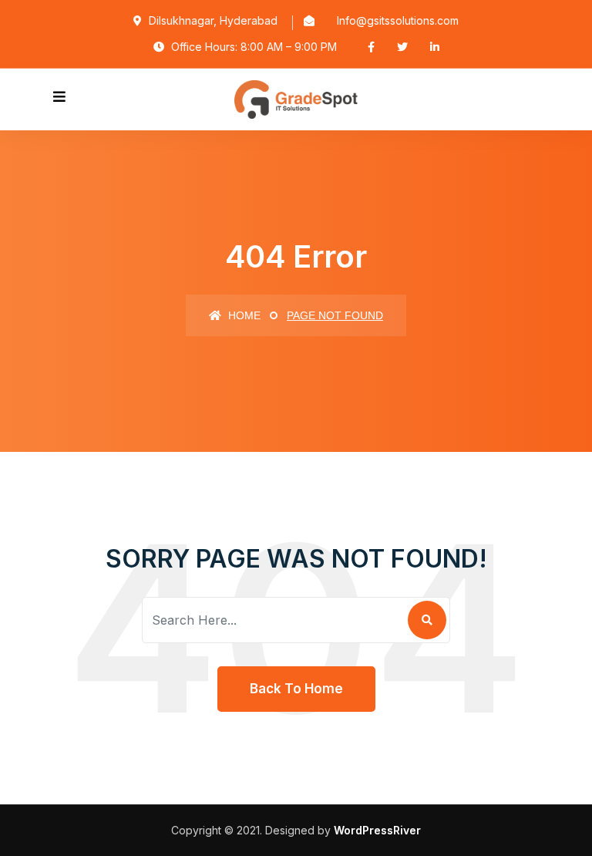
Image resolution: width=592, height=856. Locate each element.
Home (243, 315)
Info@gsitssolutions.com (398, 20)
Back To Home (296, 688)
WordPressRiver (377, 830)
